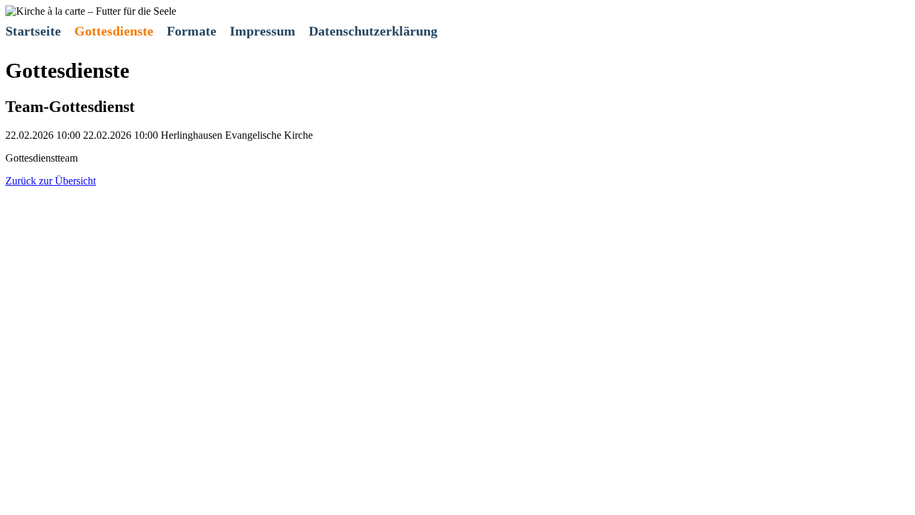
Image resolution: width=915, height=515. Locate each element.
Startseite (33, 30)
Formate (191, 30)
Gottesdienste (113, 30)
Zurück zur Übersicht (50, 180)
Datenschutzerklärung (373, 30)
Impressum (262, 30)
